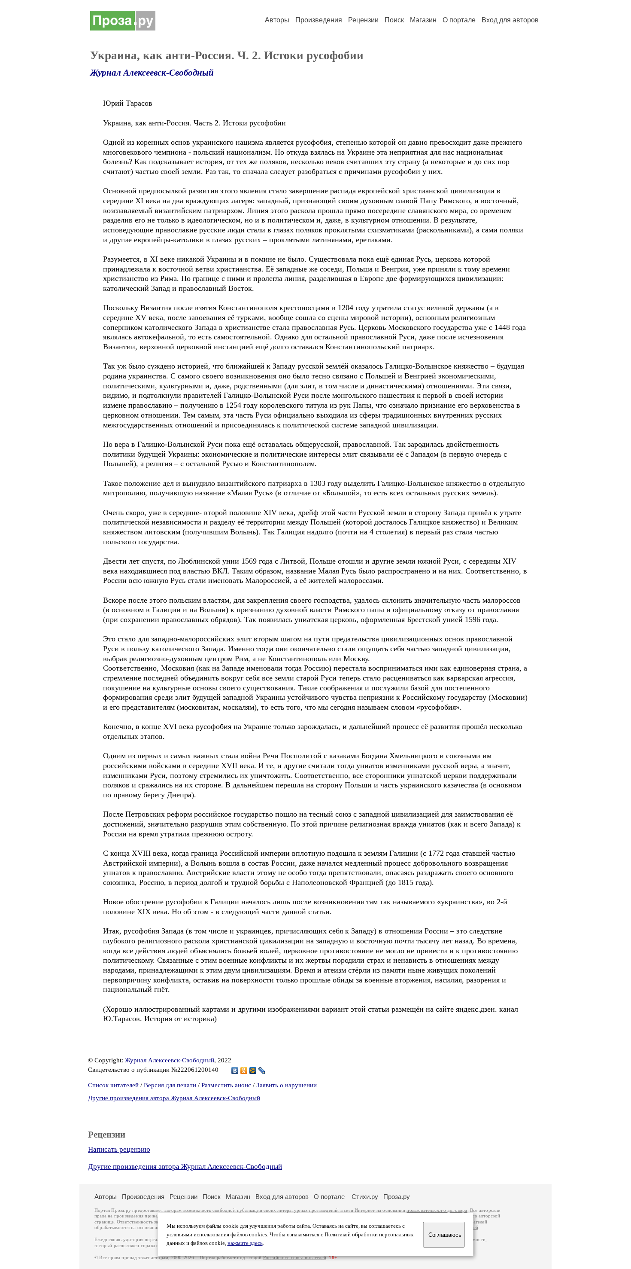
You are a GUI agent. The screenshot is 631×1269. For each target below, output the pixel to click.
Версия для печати (170, 1085)
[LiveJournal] (262, 1070)
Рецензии (363, 20)
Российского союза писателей (294, 1257)
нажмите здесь (245, 1243)
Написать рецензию (119, 1149)
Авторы (277, 20)
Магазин (423, 20)
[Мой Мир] (253, 1070)
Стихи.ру (365, 1196)
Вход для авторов (510, 20)
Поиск (394, 20)
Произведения (318, 20)
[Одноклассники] (244, 1070)
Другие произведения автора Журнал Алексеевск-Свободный (174, 1098)
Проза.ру (396, 1196)
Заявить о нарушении (286, 1085)
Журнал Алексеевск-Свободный (152, 72)
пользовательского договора (437, 1210)
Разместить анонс (226, 1085)
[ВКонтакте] (235, 1070)
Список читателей (113, 1085)
